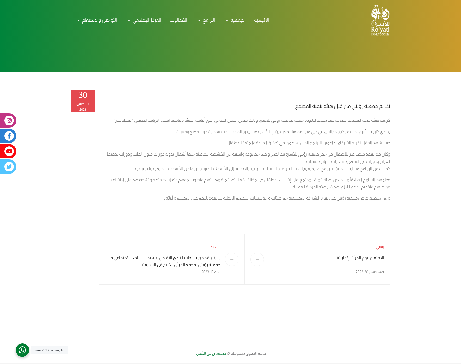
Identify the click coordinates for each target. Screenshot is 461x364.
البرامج (209, 20)
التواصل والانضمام (99, 20)
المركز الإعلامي (147, 20)
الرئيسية (261, 20)
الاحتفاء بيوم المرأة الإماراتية (359, 257)
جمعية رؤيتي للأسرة (211, 353)
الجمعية (237, 20)
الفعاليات (178, 20)
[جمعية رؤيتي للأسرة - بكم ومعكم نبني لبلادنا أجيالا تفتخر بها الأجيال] (378, 20)
